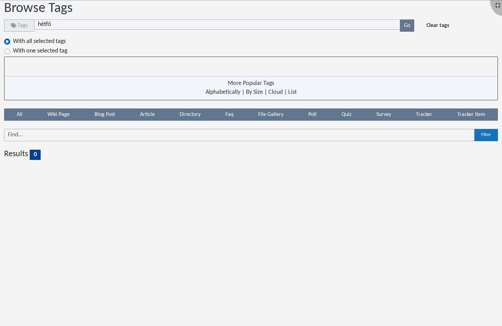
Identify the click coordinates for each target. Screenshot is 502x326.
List (292, 92)
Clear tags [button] (438, 25)
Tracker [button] (424, 114)
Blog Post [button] (105, 114)
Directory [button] (190, 114)
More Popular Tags (251, 83)
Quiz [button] (346, 114)
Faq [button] (229, 114)
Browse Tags (38, 8)
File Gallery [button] (270, 114)
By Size (254, 92)
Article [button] (147, 114)
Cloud (275, 92)
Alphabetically (223, 92)
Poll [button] (312, 114)
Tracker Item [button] (471, 114)
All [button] (20, 114)
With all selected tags (39, 41)
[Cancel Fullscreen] (497, 6)
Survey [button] (383, 114)
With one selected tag (40, 51)
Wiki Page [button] (58, 114)
